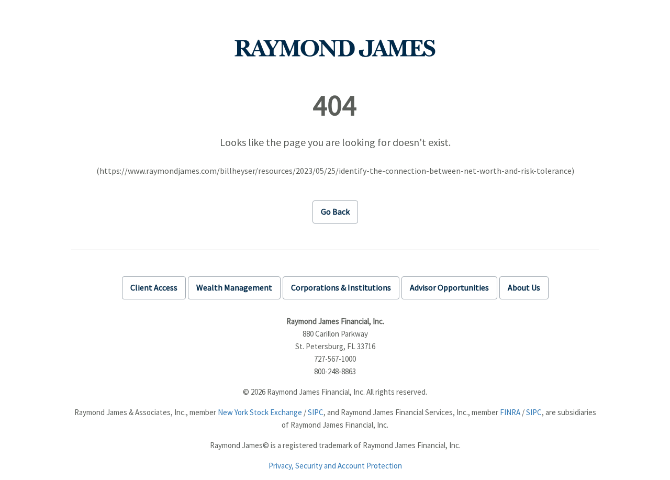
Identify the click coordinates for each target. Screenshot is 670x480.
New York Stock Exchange (260, 412)
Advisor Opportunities (449, 287)
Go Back (335, 211)
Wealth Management (234, 287)
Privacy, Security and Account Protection (335, 466)
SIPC (315, 412)
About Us (524, 287)
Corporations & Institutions (341, 287)
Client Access (153, 287)
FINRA (510, 412)
